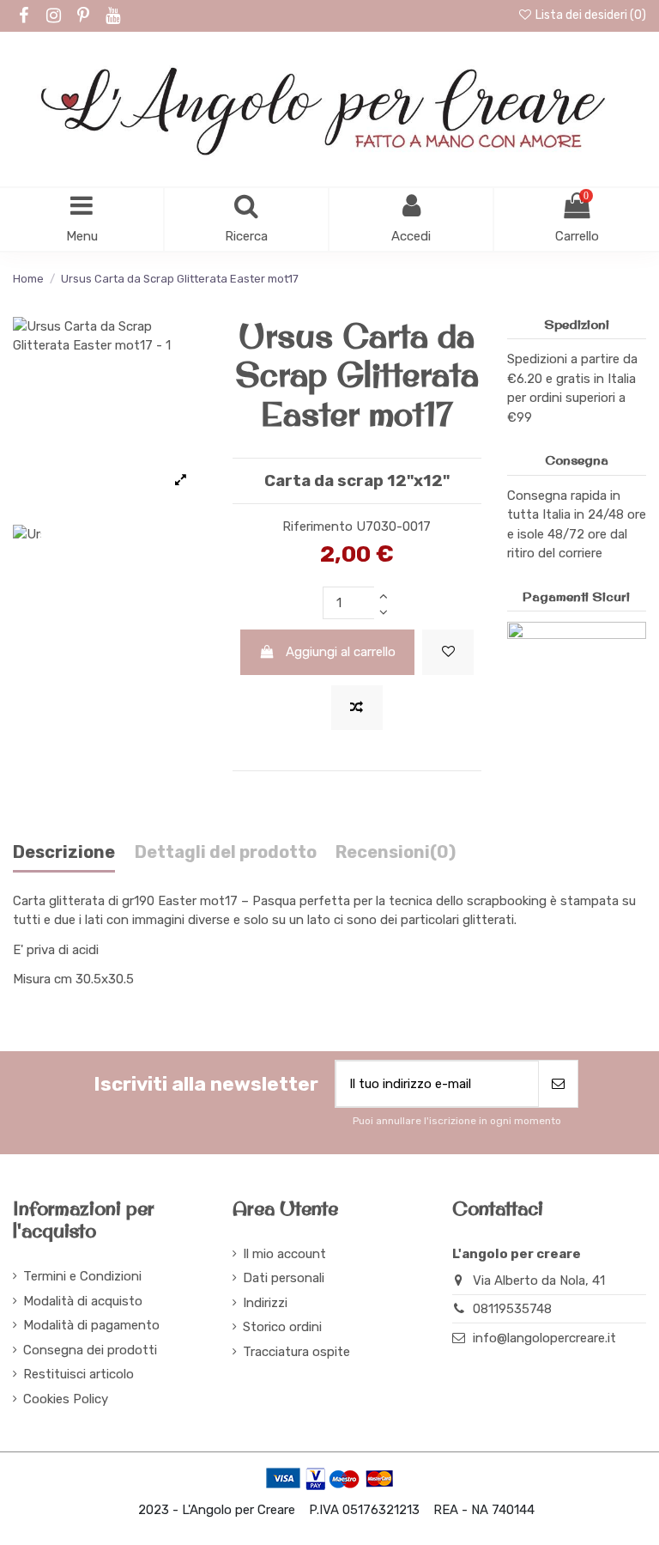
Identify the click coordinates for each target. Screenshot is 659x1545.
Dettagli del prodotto (226, 852)
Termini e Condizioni (82, 1276)
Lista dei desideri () (589, 15)
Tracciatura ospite (296, 1351)
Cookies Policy (65, 1399)
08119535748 (512, 1309)
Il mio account (284, 1254)
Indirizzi (265, 1303)
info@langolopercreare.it (544, 1338)
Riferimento (317, 526)
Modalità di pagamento (91, 1325)
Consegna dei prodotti (90, 1350)
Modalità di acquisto (82, 1301)
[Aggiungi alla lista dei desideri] (448, 652)
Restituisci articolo (78, 1374)
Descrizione (64, 852)
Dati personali (283, 1278)
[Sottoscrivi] (558, 1084)
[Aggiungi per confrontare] (357, 708)
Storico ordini (282, 1327)
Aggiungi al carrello (341, 652)
